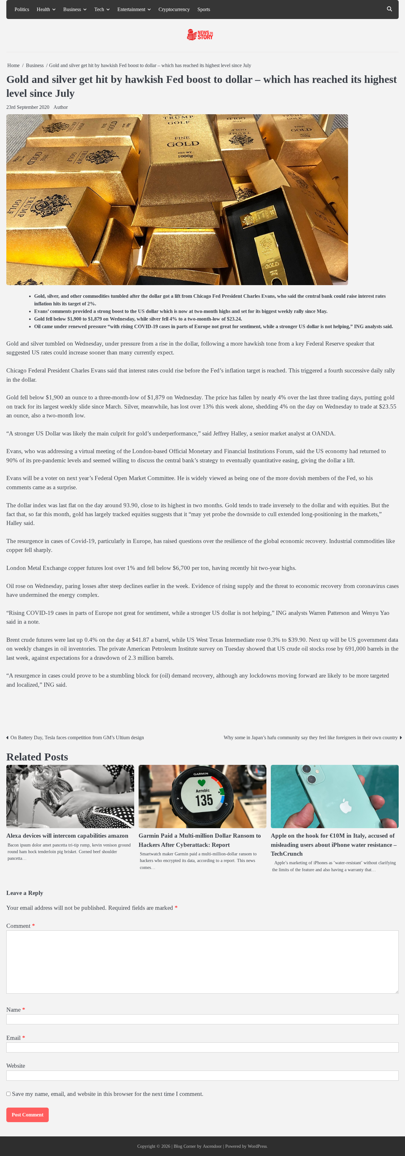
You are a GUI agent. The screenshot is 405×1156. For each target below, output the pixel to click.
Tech (99, 9)
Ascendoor (212, 1146)
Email (15, 1037)
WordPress (257, 1146)
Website (15, 1065)
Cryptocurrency (174, 9)
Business (72, 9)
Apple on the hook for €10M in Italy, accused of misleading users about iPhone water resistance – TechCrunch (334, 844)
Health (43, 9)
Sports (203, 9)
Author (60, 107)
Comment (20, 925)
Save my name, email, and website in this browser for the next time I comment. (107, 1093)
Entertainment (131, 9)
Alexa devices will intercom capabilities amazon (67, 835)
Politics (22, 9)
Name (15, 1009)
